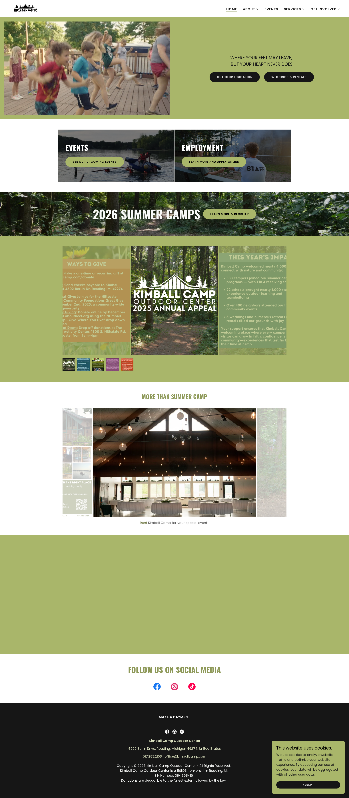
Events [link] (271, 9)
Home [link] (231, 9)
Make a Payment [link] (174, 721)
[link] (25, 8)
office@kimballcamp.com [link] (185, 761)
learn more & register (229, 214)
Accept (308, 785)
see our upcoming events (95, 162)
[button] (251, 9)
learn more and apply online (214, 162)
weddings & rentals (288, 77)
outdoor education (234, 77)
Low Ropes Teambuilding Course (177, 527)
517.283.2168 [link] (152, 761)
